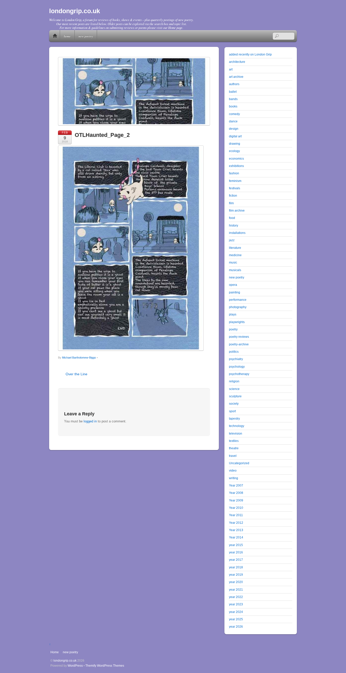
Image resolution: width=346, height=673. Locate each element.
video (233, 470)
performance (237, 299)
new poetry (86, 36)
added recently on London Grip (250, 54)
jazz (232, 240)
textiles (234, 440)
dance (233, 121)
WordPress (75, 665)
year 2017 (236, 559)
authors (234, 84)
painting (234, 292)
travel (233, 455)
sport (232, 411)
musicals (235, 270)
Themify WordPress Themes (104, 665)
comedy (234, 114)
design (233, 128)
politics (234, 351)
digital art (235, 136)
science (234, 388)
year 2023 (236, 604)
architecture (237, 61)
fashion (234, 173)
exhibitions (236, 165)
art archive (236, 76)
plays (232, 314)
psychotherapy (239, 374)
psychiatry (236, 359)
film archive (237, 210)
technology (236, 425)
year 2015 (236, 545)
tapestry (234, 418)
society (234, 403)
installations (237, 232)
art (231, 69)
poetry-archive (239, 344)
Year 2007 (236, 485)
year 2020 (236, 582)
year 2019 (236, 574)
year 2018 (236, 567)
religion (234, 381)
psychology (237, 366)
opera (233, 284)
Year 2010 (236, 507)
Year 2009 (236, 500)
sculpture (235, 396)
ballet (233, 91)
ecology (234, 151)
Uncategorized (239, 463)
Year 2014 (236, 537)
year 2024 (236, 611)
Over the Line (76, 374)
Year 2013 (236, 530)
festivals (234, 188)
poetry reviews (239, 336)
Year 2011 (236, 515)
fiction (233, 195)
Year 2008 (236, 492)
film (231, 203)
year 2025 (236, 619)
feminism (235, 180)
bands (233, 99)
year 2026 (236, 626)
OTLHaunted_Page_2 (102, 135)
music (233, 262)
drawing (234, 143)
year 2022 (236, 597)
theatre (234, 448)
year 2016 (236, 552)
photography (237, 307)
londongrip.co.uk (64, 660)
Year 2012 (236, 522)
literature (235, 247)
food (232, 217)
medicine (235, 255)
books (233, 106)
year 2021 (236, 589)
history (233, 225)
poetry (233, 329)
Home (55, 36)
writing (233, 478)
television (235, 433)
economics (236, 158)
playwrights (237, 322)
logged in (90, 421)
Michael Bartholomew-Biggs (79, 357)
